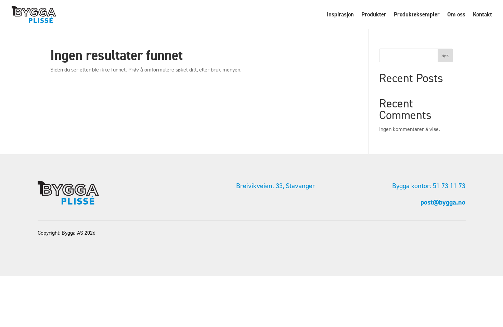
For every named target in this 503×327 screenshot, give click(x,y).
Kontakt (482, 15)
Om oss (456, 15)
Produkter (373, 15)
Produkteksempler (417, 15)
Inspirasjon (340, 15)
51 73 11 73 (449, 185)
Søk (445, 55)
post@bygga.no (443, 202)
